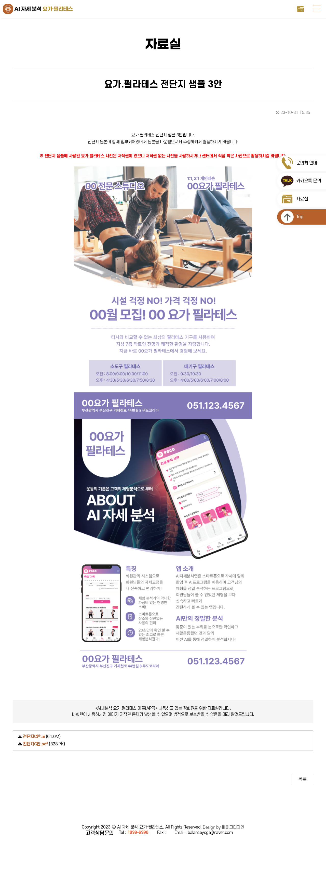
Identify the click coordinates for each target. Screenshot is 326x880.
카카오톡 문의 (308, 180)
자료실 (301, 9)
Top (299, 216)
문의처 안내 (306, 163)
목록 (302, 779)
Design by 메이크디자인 (223, 827)
